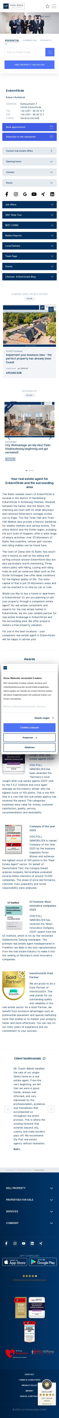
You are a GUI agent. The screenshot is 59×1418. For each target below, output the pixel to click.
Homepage (10, 1103)
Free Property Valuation (29, 64)
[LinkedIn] (52, 194)
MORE (29, 299)
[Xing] (43, 194)
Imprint (30, 1324)
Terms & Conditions (29, 1313)
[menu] (54, 7)
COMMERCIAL (29, 40)
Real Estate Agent (24, 1103)
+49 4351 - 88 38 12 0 (32, 111)
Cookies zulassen (29, 727)
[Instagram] (16, 194)
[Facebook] (6, 194)
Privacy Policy (30, 1318)
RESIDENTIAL (12, 40)
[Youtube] (34, 194)
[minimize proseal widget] (54, 1384)
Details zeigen (42, 718)
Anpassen (28, 737)
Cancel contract (29, 1329)
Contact (29, 1307)
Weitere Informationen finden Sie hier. (24, 706)
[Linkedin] (32, 1177)
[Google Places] (25, 194)
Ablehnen (30, 747)
